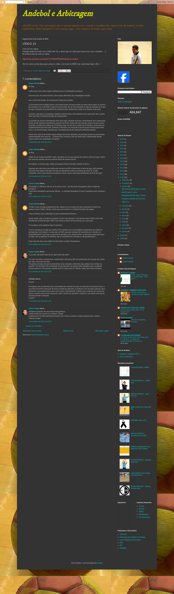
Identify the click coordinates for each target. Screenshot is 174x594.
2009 (122, 235)
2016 (122, 158)
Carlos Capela (34, 183)
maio (124, 219)
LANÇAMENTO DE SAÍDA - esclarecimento (141, 474)
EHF (121, 543)
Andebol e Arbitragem (57, 13)
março (124, 225)
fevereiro (125, 228)
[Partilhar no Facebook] (67, 70)
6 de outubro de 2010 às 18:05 (40, 196)
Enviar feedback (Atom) (40, 335)
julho (124, 212)
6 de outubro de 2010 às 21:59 (40, 244)
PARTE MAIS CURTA (129, 192)
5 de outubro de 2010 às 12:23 (40, 142)
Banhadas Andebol (127, 273)
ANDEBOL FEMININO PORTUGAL (133, 290)
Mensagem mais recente (32, 331)
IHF (121, 545)
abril (124, 222)
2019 (122, 149)
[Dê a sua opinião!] (61, 70)
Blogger (99, 563)
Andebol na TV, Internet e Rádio (132, 308)
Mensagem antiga (102, 331)
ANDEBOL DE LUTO (138, 420)
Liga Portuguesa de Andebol (130, 540)
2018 (122, 152)
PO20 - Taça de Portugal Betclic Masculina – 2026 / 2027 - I (139, 277)
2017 (122, 155)
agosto (124, 209)
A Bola (141, 512)
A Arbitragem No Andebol (130, 335)
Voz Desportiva (144, 517)
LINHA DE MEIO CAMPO (140, 367)
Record (141, 509)
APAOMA (123, 548)
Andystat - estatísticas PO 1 (130, 354)
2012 (122, 171)
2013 (122, 168)
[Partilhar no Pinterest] (69, 70)
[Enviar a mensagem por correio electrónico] (54, 71)
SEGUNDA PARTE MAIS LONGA (134, 189)
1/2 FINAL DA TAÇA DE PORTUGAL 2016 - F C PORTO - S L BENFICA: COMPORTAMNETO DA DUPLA (134, 339)
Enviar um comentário (34, 326)
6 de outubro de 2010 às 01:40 (40, 176)
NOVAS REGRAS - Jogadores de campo (138, 434)
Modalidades (143, 514)
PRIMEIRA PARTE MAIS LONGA (134, 196)
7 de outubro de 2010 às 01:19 (40, 321)
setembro (125, 206)
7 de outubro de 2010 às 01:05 (40, 301)
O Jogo (141, 506)
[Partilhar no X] (64, 70)
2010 (122, 177)
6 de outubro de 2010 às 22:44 (40, 272)
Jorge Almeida (34, 83)
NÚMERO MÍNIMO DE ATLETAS (133, 199)
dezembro (126, 180)
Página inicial (68, 331)
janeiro (125, 231)
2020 (122, 145)
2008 (122, 238)
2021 (122, 142)
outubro (125, 186)
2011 (122, 174)
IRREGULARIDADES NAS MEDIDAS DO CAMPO (140, 448)
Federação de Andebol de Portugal (132, 537)
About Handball (126, 318)
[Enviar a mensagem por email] (59, 70)
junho (124, 215)
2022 (122, 139)
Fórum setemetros (126, 357)
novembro (126, 183)
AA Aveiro (123, 534)
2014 (122, 164)
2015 (122, 161)
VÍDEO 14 (125, 202)
